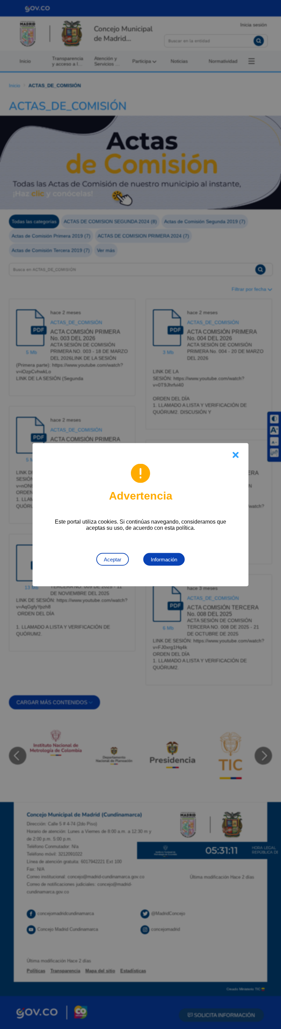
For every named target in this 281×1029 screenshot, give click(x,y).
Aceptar (112, 559)
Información (164, 559)
